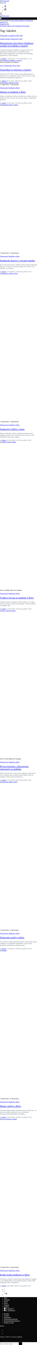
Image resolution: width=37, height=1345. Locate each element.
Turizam (6, 1305)
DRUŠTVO (4, 22)
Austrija (2, 24)
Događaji (7, 1300)
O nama (6, 1315)
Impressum (7, 1317)
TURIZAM (29, 20)
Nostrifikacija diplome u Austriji (15, 70)
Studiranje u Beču (14, 88)
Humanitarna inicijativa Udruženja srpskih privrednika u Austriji (16, 44)
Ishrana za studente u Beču (13, 92)
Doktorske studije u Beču (12, 937)
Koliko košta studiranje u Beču (15, 1274)
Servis (6, 1301)
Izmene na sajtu (9, 1322)
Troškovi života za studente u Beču (17, 597)
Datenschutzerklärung (11, 1319)
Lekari (9, 26)
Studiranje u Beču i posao (12, 429)
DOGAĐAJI (15, 20)
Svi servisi (3, 26)
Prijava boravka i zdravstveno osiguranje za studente (14, 767)
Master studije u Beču (10, 1106)
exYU (7, 24)
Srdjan (4, 59)
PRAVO (22, 20)
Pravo (14, 65)
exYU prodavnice (16, 26)
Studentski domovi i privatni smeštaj (17, 260)
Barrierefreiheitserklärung (12, 1321)
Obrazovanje (15, 39)
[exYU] (3, 2)
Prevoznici (26, 26)
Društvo (7, 39)
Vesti (20, 39)
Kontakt (6, 1314)
